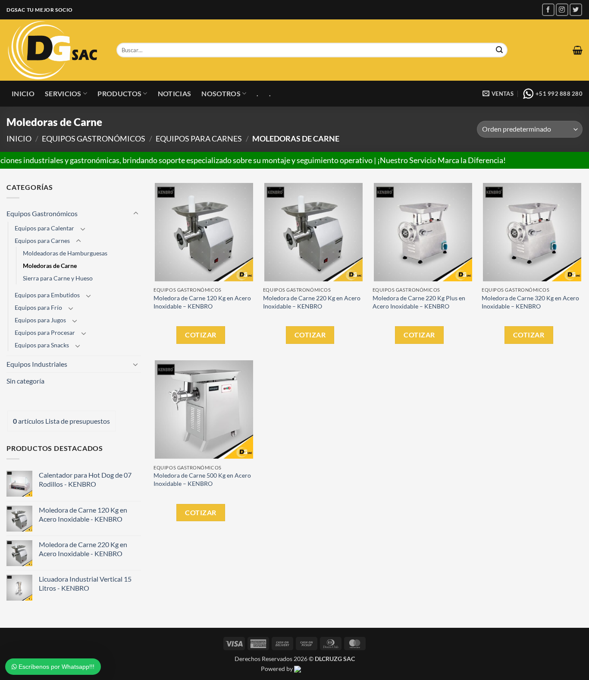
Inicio (23, 93)
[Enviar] (499, 50)
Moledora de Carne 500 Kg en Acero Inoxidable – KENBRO (202, 479)
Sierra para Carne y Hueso (58, 278)
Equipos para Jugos (40, 320)
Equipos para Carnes (199, 138)
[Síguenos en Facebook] (548, 9)
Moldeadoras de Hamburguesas (65, 253)
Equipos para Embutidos (47, 295)
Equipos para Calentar (44, 228)
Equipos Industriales (36, 364)
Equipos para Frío (38, 307)
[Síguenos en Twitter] (576, 9)
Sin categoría (25, 381)
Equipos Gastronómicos (93, 138)
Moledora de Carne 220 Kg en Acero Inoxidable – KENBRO (311, 302)
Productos (119, 93)
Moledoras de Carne (50, 265)
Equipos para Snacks (42, 345)
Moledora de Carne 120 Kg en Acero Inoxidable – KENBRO (202, 302)
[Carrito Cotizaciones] (578, 50)
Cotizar (200, 335)
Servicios (63, 93)
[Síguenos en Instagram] (562, 9)
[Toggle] (136, 213)
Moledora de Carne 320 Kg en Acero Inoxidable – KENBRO (530, 302)
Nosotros (221, 93)
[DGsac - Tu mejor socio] (54, 50)
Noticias (174, 93)
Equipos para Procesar (45, 332)
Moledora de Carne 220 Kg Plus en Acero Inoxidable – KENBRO (419, 302)
